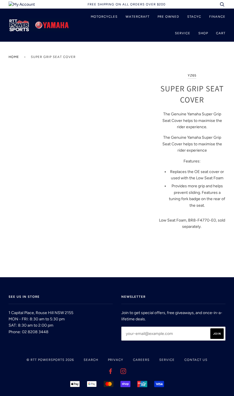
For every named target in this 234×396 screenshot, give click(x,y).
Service (182, 33)
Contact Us (195, 360)
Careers (141, 360)
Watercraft (138, 17)
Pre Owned (168, 17)
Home (14, 57)
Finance (217, 17)
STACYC (194, 17)
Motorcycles (104, 17)
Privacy (115, 360)
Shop (203, 33)
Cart (220, 33)
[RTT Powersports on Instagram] (123, 372)
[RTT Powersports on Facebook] (111, 372)
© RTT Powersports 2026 (50, 360)
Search (91, 360)
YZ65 (192, 75)
